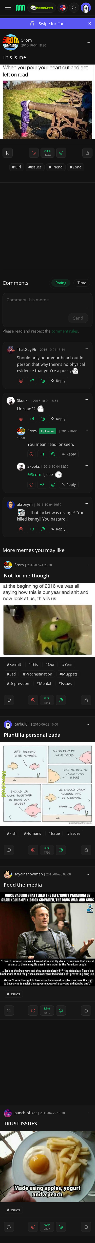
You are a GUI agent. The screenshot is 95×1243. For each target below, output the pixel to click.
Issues (36, 166)
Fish (12, 833)
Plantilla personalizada (32, 734)
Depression (19, 683)
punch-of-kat (25, 1112)
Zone (76, 166)
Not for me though (26, 575)
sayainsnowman (28, 873)
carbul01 (22, 724)
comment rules (64, 331)
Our (51, 664)
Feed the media (23, 884)
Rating (60, 282)
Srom (26, 40)
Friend (57, 166)
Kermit (15, 664)
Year (68, 664)
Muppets (70, 673)
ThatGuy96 (26, 349)
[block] (88, 42)
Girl (18, 166)
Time (82, 282)
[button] (74, 8)
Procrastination (39, 673)
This (34, 664)
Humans (33, 833)
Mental (45, 683)
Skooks (23, 400)
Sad (12, 673)
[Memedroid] (20, 8)
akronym (25, 504)
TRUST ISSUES (20, 1123)
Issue (55, 833)
